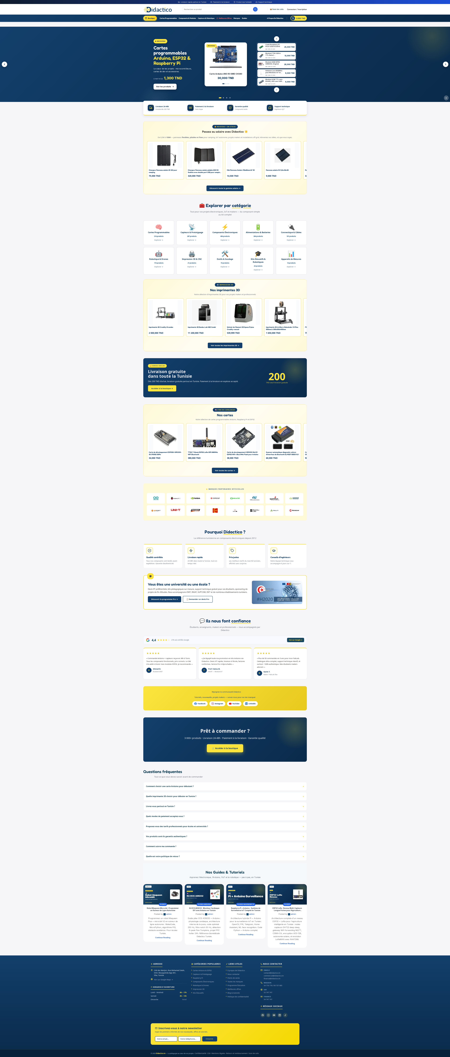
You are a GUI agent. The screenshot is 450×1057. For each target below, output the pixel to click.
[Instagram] (268, 1015)
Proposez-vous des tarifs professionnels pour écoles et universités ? (177, 826)
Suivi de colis (254, 1053)
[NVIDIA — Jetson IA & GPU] (195, 498)
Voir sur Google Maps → (163, 979)
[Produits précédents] (276, 38)
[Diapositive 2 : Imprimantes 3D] (223, 97)
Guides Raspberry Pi (245, 904)
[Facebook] (262, 1015)
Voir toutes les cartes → (225, 470)
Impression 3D (198, 989)
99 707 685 (278, 985)
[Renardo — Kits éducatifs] (235, 510)
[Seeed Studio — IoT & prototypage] (294, 498)
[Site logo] (158, 9)
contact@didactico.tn (272, 973)
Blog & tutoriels (234, 993)
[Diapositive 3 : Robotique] (226, 97)
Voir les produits (163, 86)
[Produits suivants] (276, 89)
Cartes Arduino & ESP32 (202, 970)
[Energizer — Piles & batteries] (195, 510)
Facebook (202, 703)
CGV (208, 1053)
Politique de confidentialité (238, 997)
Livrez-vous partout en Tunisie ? (160, 806)
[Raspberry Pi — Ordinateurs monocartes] (176, 498)
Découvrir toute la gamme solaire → (225, 188)
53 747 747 (268, 992)
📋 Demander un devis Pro (197, 599)
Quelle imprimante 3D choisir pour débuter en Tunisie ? (171, 796)
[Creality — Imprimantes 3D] (274, 510)
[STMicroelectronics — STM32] (255, 498)
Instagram (219, 703)
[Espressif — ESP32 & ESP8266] (215, 498)
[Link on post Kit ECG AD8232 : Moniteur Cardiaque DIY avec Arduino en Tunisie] (204, 894)
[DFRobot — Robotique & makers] (156, 510)
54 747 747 (268, 999)
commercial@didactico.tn (274, 976)
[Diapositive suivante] (445, 64)
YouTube (235, 703)
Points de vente (234, 978)
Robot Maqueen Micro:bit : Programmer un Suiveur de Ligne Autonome (163, 909)
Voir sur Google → (295, 640)
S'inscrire (209, 1039)
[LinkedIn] (279, 1015)
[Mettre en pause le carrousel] (446, 97)
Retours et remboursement (237, 1053)
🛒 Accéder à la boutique (225, 748)
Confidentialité (200, 1053)
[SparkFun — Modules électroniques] (274, 498)
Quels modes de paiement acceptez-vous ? (165, 816)
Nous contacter (234, 974)
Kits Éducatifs (198, 993)
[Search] (255, 9)
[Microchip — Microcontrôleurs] (294, 510)
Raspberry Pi (198, 978)
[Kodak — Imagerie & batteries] (215, 510)
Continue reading (162, 938)
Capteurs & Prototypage (202, 974)
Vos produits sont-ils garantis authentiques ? (166, 836)
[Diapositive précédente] (4, 64)
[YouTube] (274, 1015)
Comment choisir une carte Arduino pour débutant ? (170, 786)
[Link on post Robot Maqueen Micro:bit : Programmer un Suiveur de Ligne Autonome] (162, 894)
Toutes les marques (235, 981)
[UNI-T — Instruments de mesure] (176, 510)
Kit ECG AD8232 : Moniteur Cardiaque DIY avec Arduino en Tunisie (204, 909)
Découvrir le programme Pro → (164, 599)
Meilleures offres (234, 989)
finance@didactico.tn (272, 978)
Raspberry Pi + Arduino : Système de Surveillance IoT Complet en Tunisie (245, 909)
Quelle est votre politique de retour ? (163, 856)
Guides (163, 904)
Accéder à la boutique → (162, 388)
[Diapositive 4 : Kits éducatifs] (230, 97)
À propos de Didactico (236, 970)
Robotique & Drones (201, 985)
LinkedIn (252, 703)
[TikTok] (285, 1015)
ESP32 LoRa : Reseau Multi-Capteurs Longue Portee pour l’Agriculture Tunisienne (287, 909)
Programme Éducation (236, 985)
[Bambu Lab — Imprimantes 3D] (255, 510)
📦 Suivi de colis (277, 9)
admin (169, 914)
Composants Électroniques (203, 981)
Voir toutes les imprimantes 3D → (225, 345)
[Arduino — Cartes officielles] (156, 498)
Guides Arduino (204, 904)
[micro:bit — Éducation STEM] (235, 498)
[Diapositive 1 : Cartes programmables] (220, 97)
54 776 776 (268, 985)
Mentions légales (218, 1053)
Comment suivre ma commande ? (161, 846)
